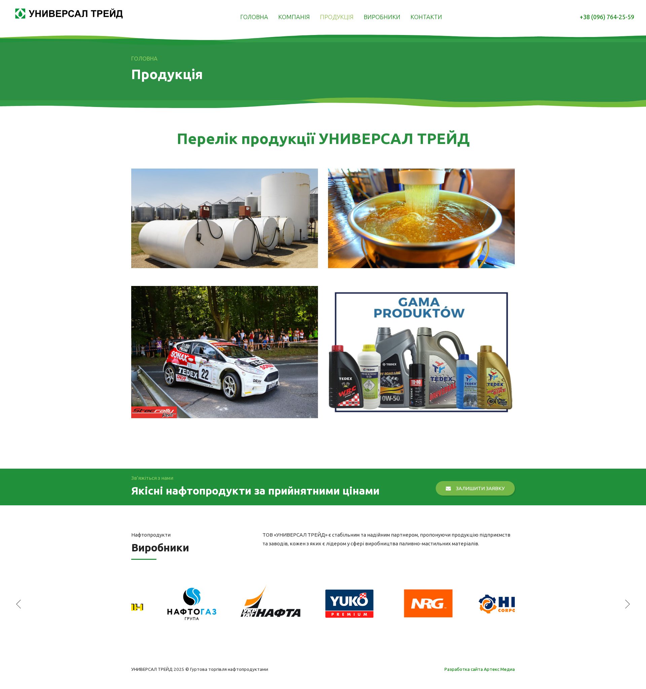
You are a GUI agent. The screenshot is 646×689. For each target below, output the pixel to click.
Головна (254, 16)
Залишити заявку (480, 488)
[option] (165, 604)
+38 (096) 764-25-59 (607, 16)
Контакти (426, 16)
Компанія (294, 16)
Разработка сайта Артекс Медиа (479, 669)
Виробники (382, 16)
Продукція (337, 16)
